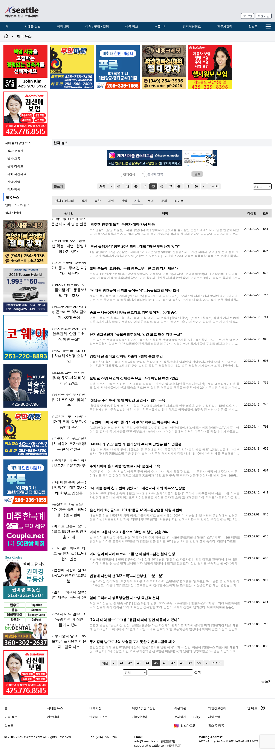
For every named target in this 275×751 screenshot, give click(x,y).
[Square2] (25, 624)
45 (153, 186)
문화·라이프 (15, 166)
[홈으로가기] (21, 11)
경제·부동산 (15, 151)
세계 (151, 201)
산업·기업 (13, 182)
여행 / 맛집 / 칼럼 (97, 26)
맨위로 (252, 708)
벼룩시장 (63, 26)
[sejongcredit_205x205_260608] (164, 67)
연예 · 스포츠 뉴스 (17, 205)
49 (187, 186)
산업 (124, 201)
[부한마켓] (72, 67)
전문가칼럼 (224, 26)
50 (196, 186)
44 (144, 186)
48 (179, 186)
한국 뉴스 (12, 197)
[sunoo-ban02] (25, 529)
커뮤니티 (160, 26)
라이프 (178, 201)
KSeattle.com (32, 737)
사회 (137, 201)
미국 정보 (131, 26)
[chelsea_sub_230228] (210, 67)
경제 (111, 201)
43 (136, 186)
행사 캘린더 (13, 213)
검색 (197, 174)
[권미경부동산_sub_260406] (25, 577)
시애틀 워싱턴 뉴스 (18, 143)
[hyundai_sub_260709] (25, 290)
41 (119, 186)
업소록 (253, 26)
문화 (164, 201)
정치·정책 (13, 189)
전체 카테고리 (64, 201)
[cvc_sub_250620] (25, 67)
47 (170, 186)
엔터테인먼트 (192, 26)
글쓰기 (58, 186)
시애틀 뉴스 (33, 26)
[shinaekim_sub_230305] (25, 114)
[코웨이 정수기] (25, 337)
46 (161, 186)
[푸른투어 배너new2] (118, 67)
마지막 (214, 186)
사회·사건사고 (16, 174)
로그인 (247, 16)
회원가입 (264, 16)
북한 (98, 201)
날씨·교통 (13, 158)
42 (127, 186)
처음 (102, 186)
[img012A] (25, 386)
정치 (84, 201)
